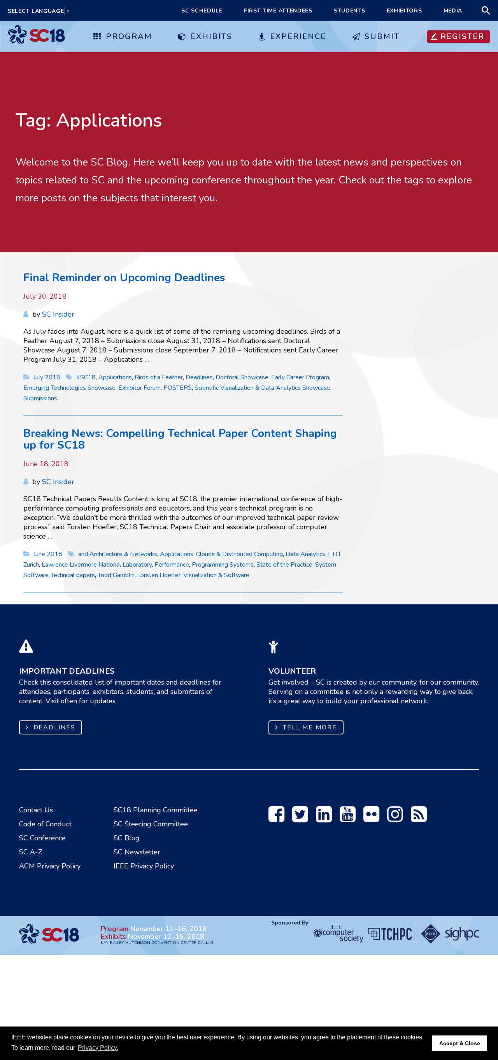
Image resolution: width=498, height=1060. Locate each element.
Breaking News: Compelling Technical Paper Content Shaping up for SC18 (180, 439)
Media (453, 10)
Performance (171, 564)
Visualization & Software (216, 575)
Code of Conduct (45, 824)
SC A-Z (30, 852)
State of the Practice (284, 564)
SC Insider (58, 314)
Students (349, 10)
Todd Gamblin (116, 575)
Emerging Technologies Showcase (69, 388)
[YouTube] (348, 818)
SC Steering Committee (151, 824)
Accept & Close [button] (459, 1043)
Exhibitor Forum (139, 388)
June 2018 (48, 554)
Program (129, 36)
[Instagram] (395, 818)
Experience (298, 36)
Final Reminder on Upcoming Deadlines (124, 277)
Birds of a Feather (159, 377)
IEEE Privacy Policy (144, 866)
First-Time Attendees (278, 10)
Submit (382, 36)
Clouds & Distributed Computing (239, 554)
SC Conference (42, 838)
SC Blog (127, 838)
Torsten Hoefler (159, 575)
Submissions (40, 398)
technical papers (73, 575)
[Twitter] (300, 818)
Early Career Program (300, 377)
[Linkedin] (324, 818)
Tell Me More (310, 727)
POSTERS (177, 388)
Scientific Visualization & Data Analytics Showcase (262, 388)
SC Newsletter (137, 852)
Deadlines (199, 377)
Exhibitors (404, 10)
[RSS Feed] (419, 818)
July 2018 (47, 377)
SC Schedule (202, 10)
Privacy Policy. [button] (98, 1047)
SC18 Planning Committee (156, 810)
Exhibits (211, 36)
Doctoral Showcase (242, 377)
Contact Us (36, 810)
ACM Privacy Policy (50, 866)
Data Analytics (305, 554)
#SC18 (86, 377)
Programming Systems (223, 564)
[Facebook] (276, 818)
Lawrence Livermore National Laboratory (97, 564)
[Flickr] (371, 818)
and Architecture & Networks (117, 554)
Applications (115, 377)
